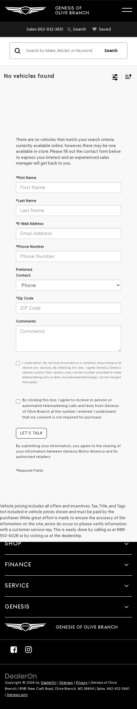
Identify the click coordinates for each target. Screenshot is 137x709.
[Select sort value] (127, 76)
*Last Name (26, 200)
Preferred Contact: (24, 272)
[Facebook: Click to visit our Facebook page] (13, 649)
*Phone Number (30, 246)
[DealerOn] (21, 676)
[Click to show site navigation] (130, 11)
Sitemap (66, 683)
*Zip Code (24, 298)
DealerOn (48, 683)
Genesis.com (17, 695)
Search (111, 50)
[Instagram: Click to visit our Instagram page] (28, 649)
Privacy (82, 683)
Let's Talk (31, 433)
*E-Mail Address (30, 223)
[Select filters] (115, 76)
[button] (44, 29)
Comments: (26, 321)
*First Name (26, 177)
